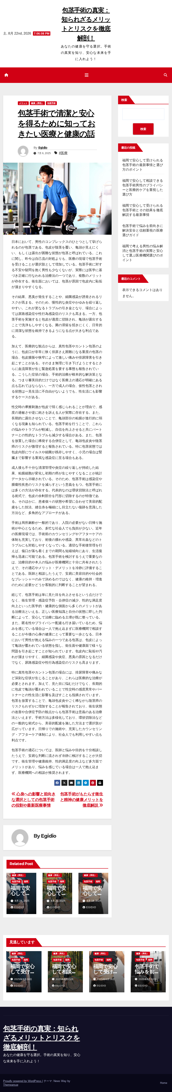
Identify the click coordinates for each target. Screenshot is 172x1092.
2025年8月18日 (106, 979)
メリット (23, 103)
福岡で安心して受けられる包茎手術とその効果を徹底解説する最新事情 (142, 210)
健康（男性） (37, 103)
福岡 (26, 881)
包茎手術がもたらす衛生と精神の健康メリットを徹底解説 (81, 799)
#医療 (63, 153)
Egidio (42, 147)
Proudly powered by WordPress (22, 1081)
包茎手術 (51, 103)
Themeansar (10, 1084)
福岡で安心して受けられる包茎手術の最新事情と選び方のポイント (142, 164)
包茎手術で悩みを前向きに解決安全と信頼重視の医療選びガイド (142, 230)
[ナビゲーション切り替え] (86, 75)
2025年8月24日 (23, 979)
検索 (124, 100)
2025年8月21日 (65, 979)
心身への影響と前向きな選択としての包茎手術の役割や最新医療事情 (33, 799)
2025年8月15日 (147, 979)
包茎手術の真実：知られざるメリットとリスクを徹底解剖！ (41, 1037)
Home (163, 1082)
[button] (165, 75)
